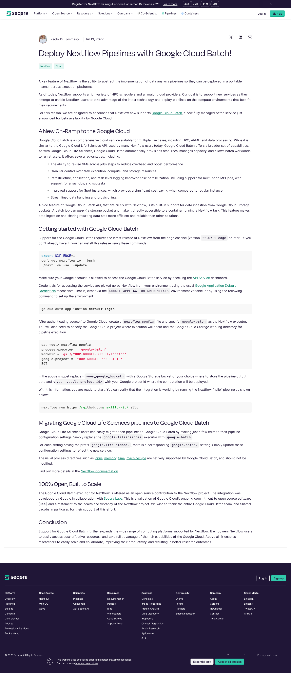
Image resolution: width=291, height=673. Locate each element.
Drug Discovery (150, 613)
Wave (42, 608)
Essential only (202, 661)
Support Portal (115, 623)
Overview (10, 598)
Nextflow (45, 66)
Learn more (170, 4)
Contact (214, 613)
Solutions (104, 13)
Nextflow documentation (99, 471)
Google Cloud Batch (167, 113)
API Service (201, 278)
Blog (109, 608)
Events (179, 598)
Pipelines (171, 13)
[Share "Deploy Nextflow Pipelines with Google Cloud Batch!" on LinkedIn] (240, 37)
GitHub (248, 613)
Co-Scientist (149, 13)
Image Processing (151, 603)
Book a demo (12, 633)
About (213, 598)
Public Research (151, 628)
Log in (262, 13)
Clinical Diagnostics (153, 623)
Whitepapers (114, 613)
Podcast (111, 603)
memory (110, 458)
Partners (180, 608)
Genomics (147, 598)
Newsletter (216, 608)
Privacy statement (267, 655)
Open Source (61, 13)
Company (123, 13)
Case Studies (114, 618)
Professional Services (17, 628)
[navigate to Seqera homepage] (17, 13)
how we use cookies (86, 663)
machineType (136, 458)
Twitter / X (249, 608)
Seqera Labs (113, 498)
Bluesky (248, 603)
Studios (9, 608)
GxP (144, 638)
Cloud (59, 66)
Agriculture (148, 633)
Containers (191, 13)
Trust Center (217, 618)
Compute (10, 613)
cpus (99, 458)
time (121, 458)
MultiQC (43, 603)
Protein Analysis (150, 608)
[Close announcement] (269, 4)
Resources (84, 13)
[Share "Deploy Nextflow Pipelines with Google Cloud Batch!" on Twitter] (231, 37)
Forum (179, 603)
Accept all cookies (230, 661)
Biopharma (147, 618)
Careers (214, 603)
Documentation (115, 598)
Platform (39, 13)
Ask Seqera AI (81, 608)
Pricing (8, 623)
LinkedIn (249, 598)
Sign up (279, 578)
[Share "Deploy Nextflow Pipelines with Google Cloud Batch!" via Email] (250, 37)
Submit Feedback (185, 613)
